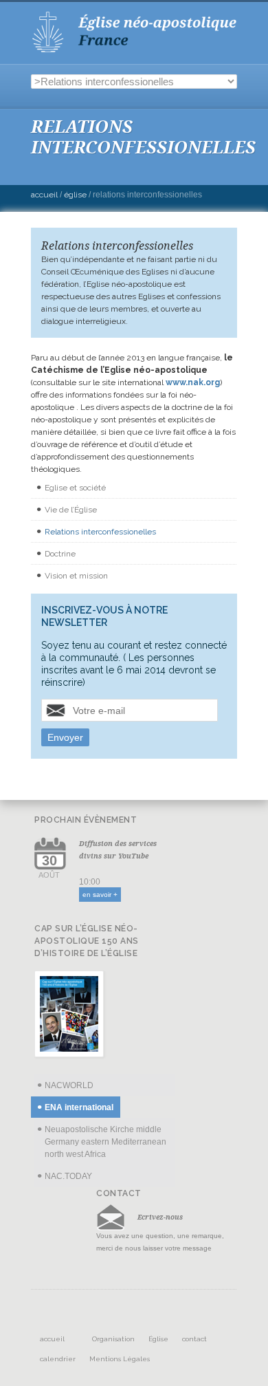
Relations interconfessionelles (100, 532)
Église (75, 194)
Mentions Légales (119, 1359)
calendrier (58, 1359)
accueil (52, 1339)
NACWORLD (69, 1085)
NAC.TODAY (68, 1176)
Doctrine (60, 554)
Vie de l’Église (71, 510)
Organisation (113, 1339)
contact (194, 1339)
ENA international (79, 1107)
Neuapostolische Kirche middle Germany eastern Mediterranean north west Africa (105, 1142)
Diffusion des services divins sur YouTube (118, 849)
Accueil (44, 194)
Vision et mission (76, 576)
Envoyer (65, 737)
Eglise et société (75, 487)
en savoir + (100, 894)
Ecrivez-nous (160, 1217)
